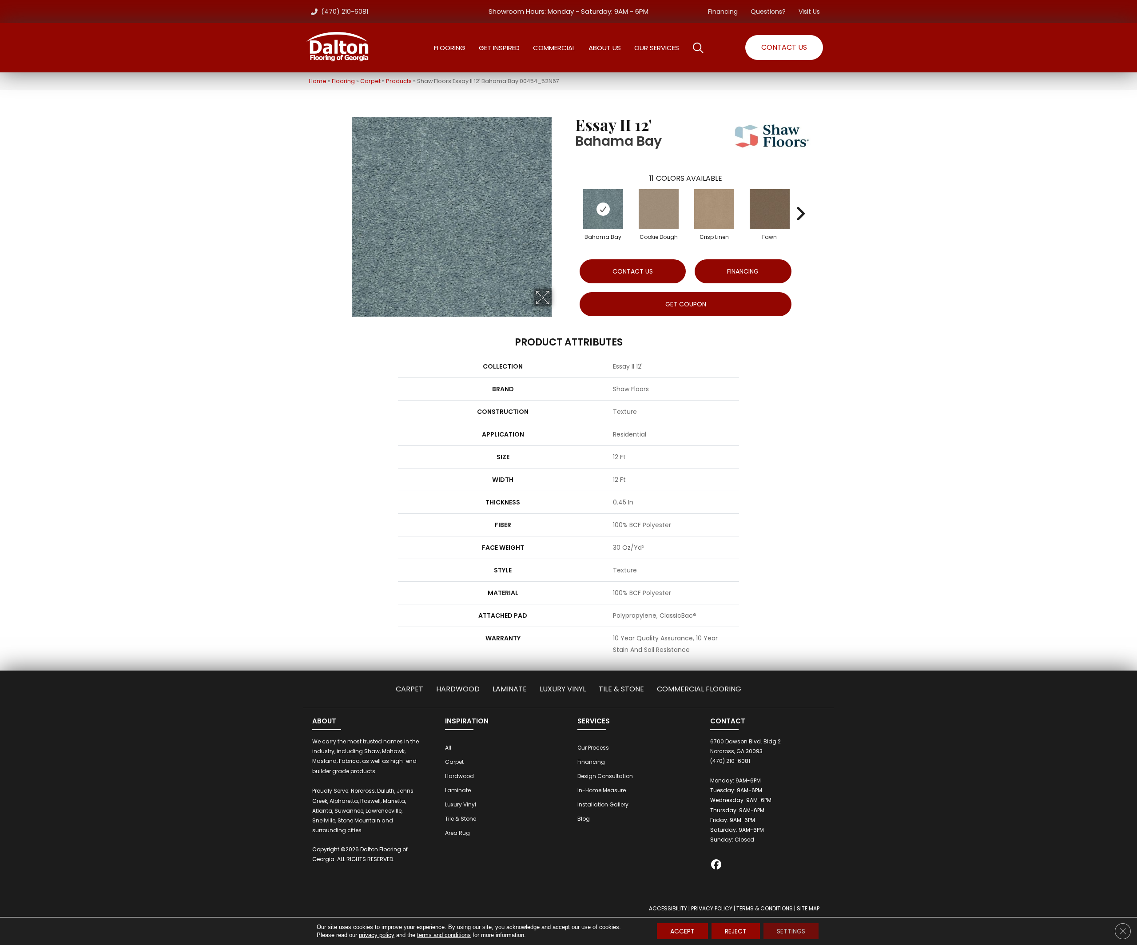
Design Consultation (605, 776)
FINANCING (743, 271)
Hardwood (458, 689)
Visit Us (809, 11)
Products (399, 81)
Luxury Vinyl (563, 689)
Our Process (593, 747)
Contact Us (632, 271)
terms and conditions (444, 935)
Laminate (510, 689)
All (448, 747)
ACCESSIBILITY (668, 908)
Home (317, 81)
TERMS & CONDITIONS (764, 908)
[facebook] (716, 865)
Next (800, 200)
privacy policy (376, 935)
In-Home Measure (601, 790)
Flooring (343, 81)
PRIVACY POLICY (711, 908)
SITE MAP (808, 908)
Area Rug (457, 833)
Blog (583, 818)
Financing (723, 11)
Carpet (370, 81)
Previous (570, 200)
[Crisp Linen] (714, 209)
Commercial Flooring (699, 689)
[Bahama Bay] (603, 209)
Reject (736, 931)
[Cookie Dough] (658, 209)
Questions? (768, 11)
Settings (791, 931)
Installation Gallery (602, 804)
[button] (784, 47)
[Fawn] (769, 209)
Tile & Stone (621, 689)
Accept (682, 931)
